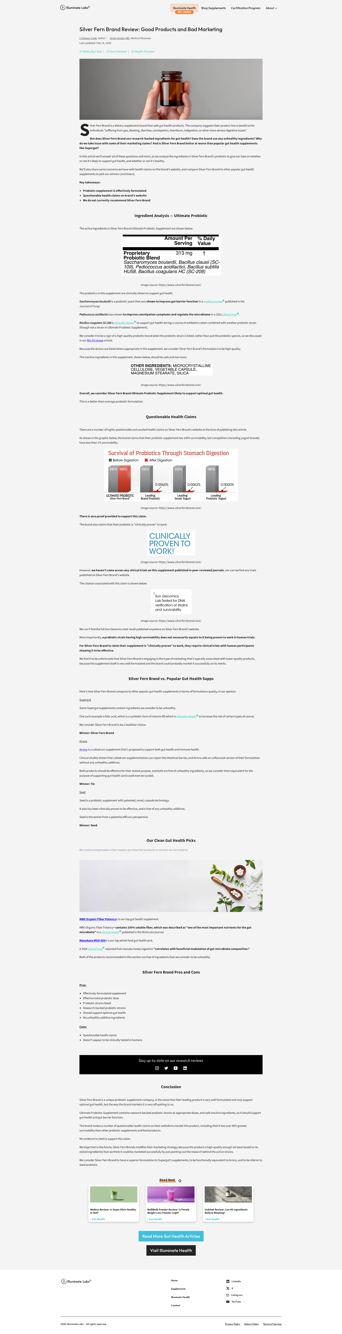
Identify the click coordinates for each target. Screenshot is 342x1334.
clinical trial (229, 314)
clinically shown (124, 323)
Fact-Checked (118, 51)
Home (174, 1280)
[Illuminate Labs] (75, 7)
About (270, 8)
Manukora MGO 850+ (93, 940)
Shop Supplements (213, 8)
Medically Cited (92, 51)
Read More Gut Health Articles (171, 1236)
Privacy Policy (232, 1324)
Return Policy (251, 1324)
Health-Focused (144, 51)
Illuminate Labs (75, 1324)
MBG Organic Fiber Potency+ (98, 919)
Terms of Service (272, 1324)
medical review (213, 301)
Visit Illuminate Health (171, 1250)
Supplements (178, 1288)
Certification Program (245, 8)
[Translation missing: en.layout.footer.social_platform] (157, 1069)
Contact (175, 1305)
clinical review (110, 932)
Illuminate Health (184, 8)
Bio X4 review (95, 340)
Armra (83, 749)
